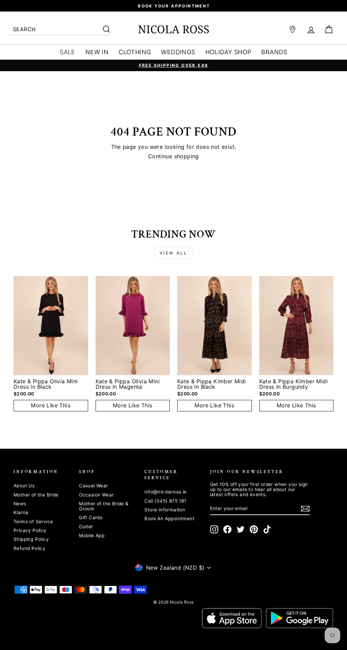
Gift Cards (90, 517)
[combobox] (60, 30)
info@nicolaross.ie (165, 491)
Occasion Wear (96, 494)
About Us (24, 485)
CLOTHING (135, 52)
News (20, 503)
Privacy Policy (30, 530)
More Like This (50, 405)
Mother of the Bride (36, 494)
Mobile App (91, 535)
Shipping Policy (31, 539)
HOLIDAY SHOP (228, 52)
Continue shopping (173, 157)
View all (174, 253)
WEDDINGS (178, 52)
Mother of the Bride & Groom (103, 506)
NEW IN (96, 52)
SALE (67, 52)
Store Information (164, 509)
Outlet (86, 526)
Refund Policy (29, 548)
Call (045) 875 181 (165, 501)
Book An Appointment (169, 518)
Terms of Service (33, 521)
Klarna (21, 512)
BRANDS (274, 52)
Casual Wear (93, 485)
